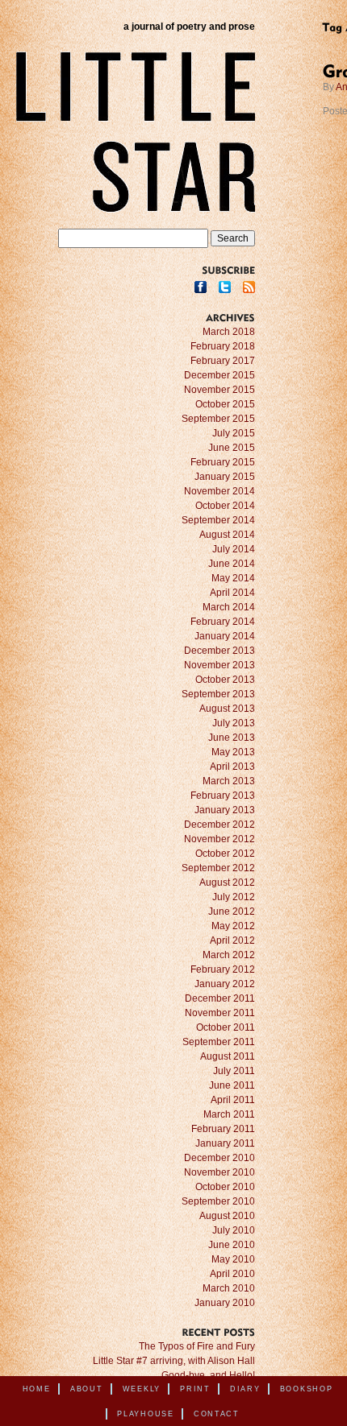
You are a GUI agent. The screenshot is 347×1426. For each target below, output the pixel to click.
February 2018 (222, 346)
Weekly (142, 1389)
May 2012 (233, 926)
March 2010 (229, 1288)
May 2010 (233, 1259)
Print (195, 1389)
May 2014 (233, 578)
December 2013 (219, 650)
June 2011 (232, 1085)
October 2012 (225, 853)
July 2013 (233, 723)
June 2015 (231, 447)
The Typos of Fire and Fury (197, 1346)
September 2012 (218, 868)
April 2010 (232, 1273)
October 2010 (225, 1186)
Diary (245, 1389)
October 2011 (225, 1027)
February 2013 (222, 795)
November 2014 (219, 491)
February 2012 (222, 969)
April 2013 (232, 766)
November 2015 (219, 389)
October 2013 (225, 679)
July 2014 (233, 549)
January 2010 (224, 1302)
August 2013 (227, 708)
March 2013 (229, 781)
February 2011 (223, 1129)
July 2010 (233, 1230)
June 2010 (231, 1244)
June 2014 (231, 563)
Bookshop (306, 1389)
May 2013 (233, 752)
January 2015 (224, 476)
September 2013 (218, 694)
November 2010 (219, 1172)
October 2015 (225, 404)
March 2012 (229, 955)
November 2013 (219, 665)
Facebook (200, 287)
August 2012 (227, 882)
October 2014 (225, 505)
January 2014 (224, 636)
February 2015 (222, 462)
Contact (217, 1414)
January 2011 (225, 1143)
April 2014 (232, 592)
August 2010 (227, 1215)
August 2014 (227, 534)
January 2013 (224, 810)
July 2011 (234, 1071)
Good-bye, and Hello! (208, 1375)
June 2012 (231, 911)
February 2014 (222, 621)
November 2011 (220, 1013)
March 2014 (229, 607)
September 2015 (218, 418)
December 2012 (219, 824)
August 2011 (227, 1056)
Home (37, 1389)
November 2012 (219, 839)
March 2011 (229, 1114)
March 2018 (229, 331)
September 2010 (218, 1201)
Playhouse (145, 1414)
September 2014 (218, 520)
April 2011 (233, 1100)
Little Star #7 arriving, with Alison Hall (174, 1360)
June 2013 (231, 737)
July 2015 (233, 433)
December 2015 (219, 375)
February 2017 (222, 360)
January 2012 (224, 984)
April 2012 (232, 940)
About (86, 1389)
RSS (249, 287)
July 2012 (233, 897)
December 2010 (219, 1158)
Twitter (225, 287)
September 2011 (218, 1042)
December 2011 (220, 998)
